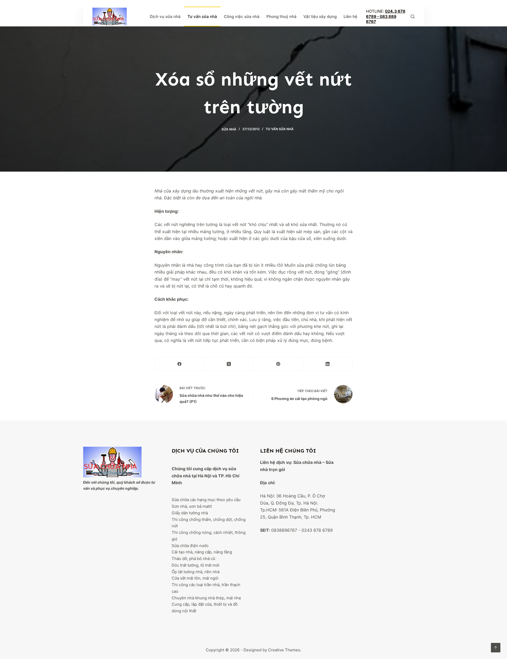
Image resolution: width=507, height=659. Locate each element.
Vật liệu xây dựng (320, 16)
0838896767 (284, 530)
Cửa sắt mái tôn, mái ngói (195, 578)
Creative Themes (284, 649)
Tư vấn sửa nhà (202, 16)
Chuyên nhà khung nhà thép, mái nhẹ (206, 597)
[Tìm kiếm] (413, 16)
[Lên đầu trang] (495, 647)
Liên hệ (350, 16)
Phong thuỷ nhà (281, 16)
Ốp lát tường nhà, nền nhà (195, 571)
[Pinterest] (278, 364)
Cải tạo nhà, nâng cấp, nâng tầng (202, 551)
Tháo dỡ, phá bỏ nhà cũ (193, 558)
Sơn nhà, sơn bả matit (192, 506)
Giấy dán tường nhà (190, 512)
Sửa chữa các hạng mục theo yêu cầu (206, 499)
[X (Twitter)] (228, 364)
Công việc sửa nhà (242, 16)
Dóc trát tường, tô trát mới (195, 565)
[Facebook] (179, 364)
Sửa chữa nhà (307, 462)
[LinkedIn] (328, 364)
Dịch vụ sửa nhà (165, 16)
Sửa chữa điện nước (190, 545)
